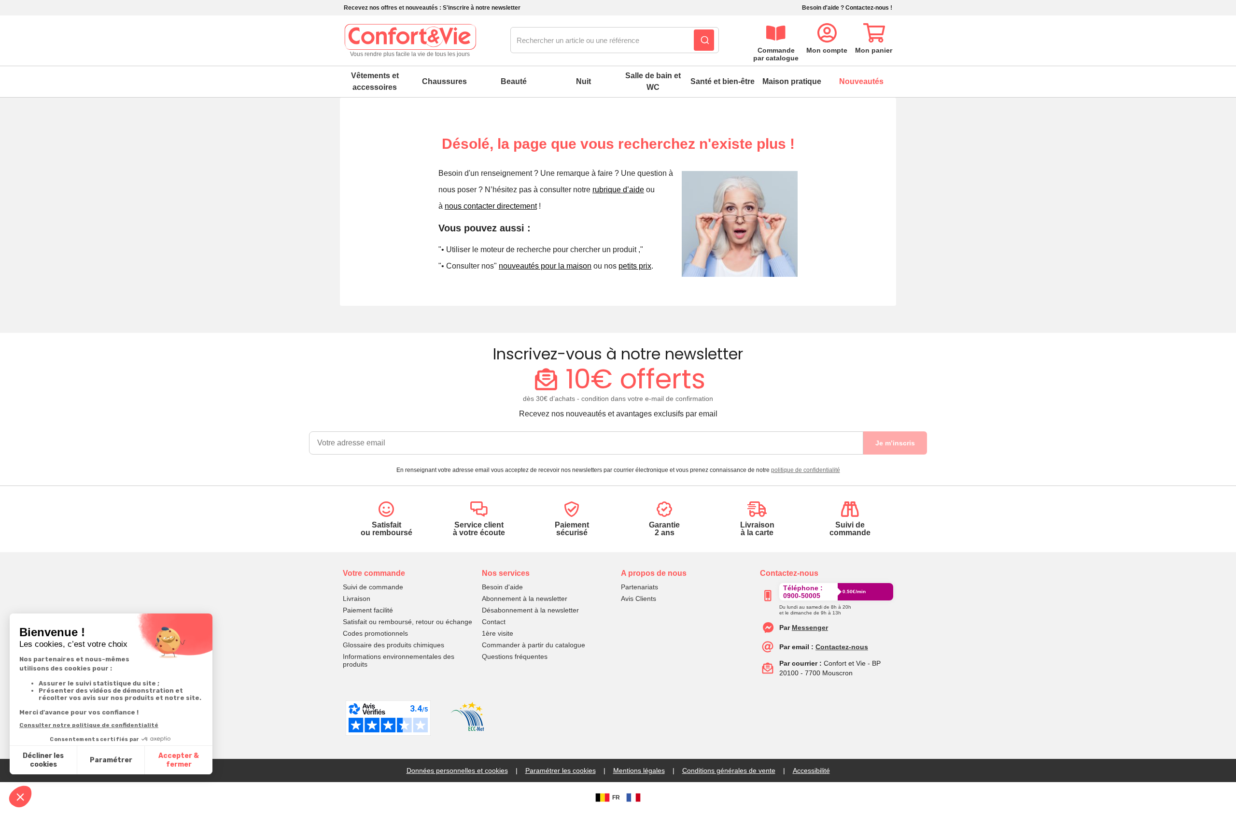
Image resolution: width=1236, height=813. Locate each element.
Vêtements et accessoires (375, 81)
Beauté (514, 81)
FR (616, 797)
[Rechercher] (704, 40)
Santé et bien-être (722, 81)
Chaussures (444, 81)
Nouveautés (861, 81)
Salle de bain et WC (653, 81)
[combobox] (614, 40)
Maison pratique (791, 81)
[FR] (633, 797)
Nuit (583, 81)
